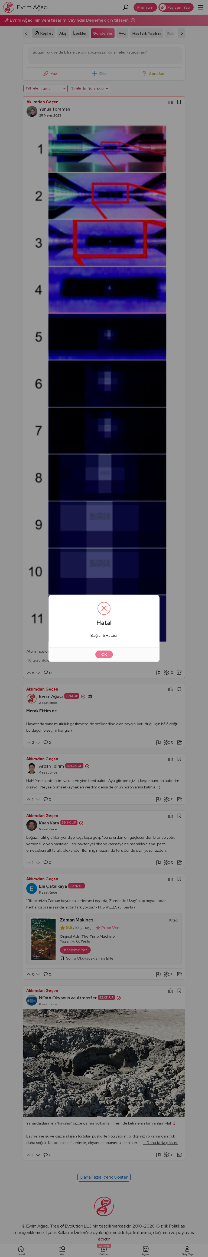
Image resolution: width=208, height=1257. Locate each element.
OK (104, 654)
